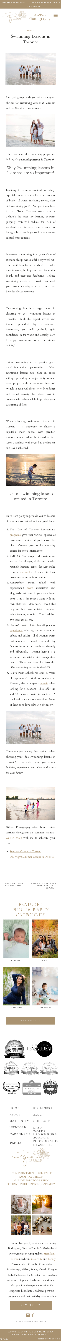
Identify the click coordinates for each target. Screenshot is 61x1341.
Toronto (13, 1259)
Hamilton (49, 1253)
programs (15, 535)
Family (30, 30)
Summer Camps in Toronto (25, 851)
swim (30, 588)
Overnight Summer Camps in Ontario (31, 856)
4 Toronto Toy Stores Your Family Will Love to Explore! (43, 885)
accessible (25, 572)
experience (16, 630)
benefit (44, 683)
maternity (36, 1259)
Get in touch (14, 838)
